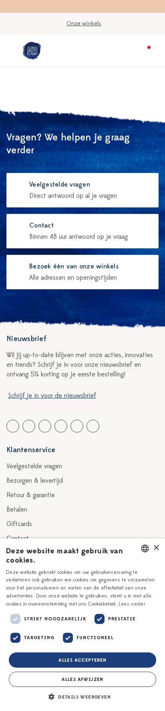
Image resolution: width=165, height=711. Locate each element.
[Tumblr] (60, 426)
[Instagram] (93, 426)
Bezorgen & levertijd (34, 481)
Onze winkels (83, 23)
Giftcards (19, 524)
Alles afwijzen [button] (82, 679)
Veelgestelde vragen (34, 466)
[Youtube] (28, 426)
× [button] (156, 548)
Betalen (16, 510)
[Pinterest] (76, 426)
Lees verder (132, 604)
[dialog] (82, 624)
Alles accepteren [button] (82, 660)
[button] (82, 697)
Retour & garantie (30, 495)
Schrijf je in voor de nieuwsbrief (52, 396)
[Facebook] (12, 426)
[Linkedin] (44, 426)
